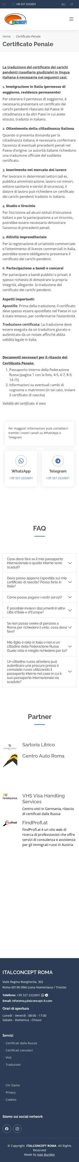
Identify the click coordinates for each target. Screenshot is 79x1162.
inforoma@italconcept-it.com (32, 1001)
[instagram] (17, 1129)
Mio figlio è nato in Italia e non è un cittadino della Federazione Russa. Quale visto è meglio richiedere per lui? (37, 646)
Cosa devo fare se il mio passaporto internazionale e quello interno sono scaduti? (35, 563)
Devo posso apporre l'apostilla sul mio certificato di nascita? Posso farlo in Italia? (37, 582)
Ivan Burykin (46, 1155)
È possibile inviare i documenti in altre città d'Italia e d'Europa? (36, 610)
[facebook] (7, 1129)
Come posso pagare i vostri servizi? (34, 597)
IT (72, 4)
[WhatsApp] (42, 995)
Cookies (11, 1099)
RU (64, 4)
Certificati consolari (19, 1050)
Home (7, 36)
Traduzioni (13, 1064)
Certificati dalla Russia (21, 1043)
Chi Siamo (13, 1085)
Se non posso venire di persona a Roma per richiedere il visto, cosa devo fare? (37, 627)
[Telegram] (46, 995)
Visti (9, 1057)
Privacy (11, 1092)
